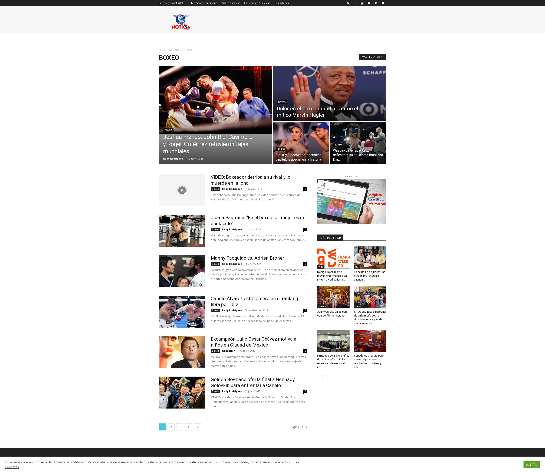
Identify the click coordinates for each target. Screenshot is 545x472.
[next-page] (197, 426)
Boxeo (168, 130)
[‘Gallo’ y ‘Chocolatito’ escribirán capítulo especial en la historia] (301, 143)
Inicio (162, 50)
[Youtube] (383, 3)
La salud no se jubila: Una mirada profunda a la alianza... (369, 275)
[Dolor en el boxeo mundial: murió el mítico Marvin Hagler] (329, 93)
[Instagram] (362, 3)
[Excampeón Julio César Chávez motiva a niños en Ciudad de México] (182, 352)
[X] (376, 3)
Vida (320, 266)
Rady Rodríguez (173, 158)
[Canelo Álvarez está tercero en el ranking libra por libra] (182, 312)
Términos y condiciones (204, 2)
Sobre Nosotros (231, 2)
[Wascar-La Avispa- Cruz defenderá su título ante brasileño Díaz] (358, 143)
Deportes (175, 50)
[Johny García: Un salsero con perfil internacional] (333, 297)
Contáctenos (281, 2)
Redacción (228, 350)
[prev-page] (320, 376)
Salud (358, 306)
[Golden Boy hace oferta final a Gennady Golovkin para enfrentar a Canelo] (182, 393)
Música (322, 306)
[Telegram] (369, 3)
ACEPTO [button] (531, 464)
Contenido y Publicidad (257, 2)
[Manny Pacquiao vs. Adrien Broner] (182, 271)
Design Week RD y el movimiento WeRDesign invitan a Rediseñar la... (332, 275)
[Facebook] (355, 3)
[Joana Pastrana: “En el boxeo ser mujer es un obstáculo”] (182, 231)
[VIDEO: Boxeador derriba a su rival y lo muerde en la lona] (182, 190)
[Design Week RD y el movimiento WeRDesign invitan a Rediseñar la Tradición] (333, 257)
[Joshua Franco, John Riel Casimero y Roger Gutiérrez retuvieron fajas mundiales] (215, 100)
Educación (324, 350)
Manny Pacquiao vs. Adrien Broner (247, 258)
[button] (348, 2)
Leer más (12, 467)
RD (357, 266)
